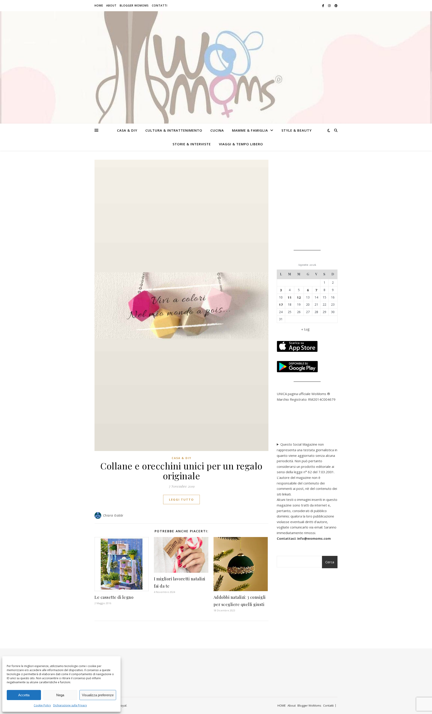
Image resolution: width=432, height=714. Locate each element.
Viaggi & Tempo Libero (241, 144)
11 (290, 297)
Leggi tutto (181, 499)
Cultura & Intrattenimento (173, 130)
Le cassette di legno (113, 597)
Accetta (23, 695)
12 (299, 297)
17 (281, 304)
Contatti (159, 5)
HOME (98, 5)
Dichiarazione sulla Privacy (70, 705)
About (111, 5)
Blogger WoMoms (134, 5)
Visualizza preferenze (98, 695)
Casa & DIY (127, 130)
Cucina (217, 130)
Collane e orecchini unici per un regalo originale (181, 471)
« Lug (305, 329)
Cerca (329, 562)
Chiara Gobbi (113, 515)
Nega (60, 695)
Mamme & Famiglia (250, 130)
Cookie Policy (42, 705)
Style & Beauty (296, 130)
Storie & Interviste (192, 144)
